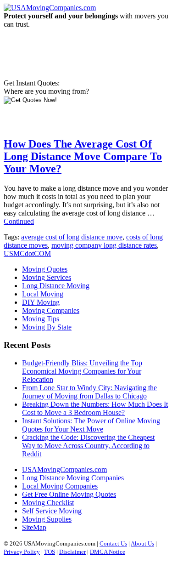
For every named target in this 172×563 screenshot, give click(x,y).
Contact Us (113, 543)
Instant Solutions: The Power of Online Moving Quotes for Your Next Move (91, 425)
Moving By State (47, 327)
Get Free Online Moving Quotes (69, 494)
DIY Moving (41, 302)
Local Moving (42, 294)
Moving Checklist (48, 502)
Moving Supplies (47, 519)
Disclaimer (72, 551)
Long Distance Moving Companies (73, 478)
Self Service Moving (52, 511)
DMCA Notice (107, 551)
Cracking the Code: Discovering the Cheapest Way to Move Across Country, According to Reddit (88, 445)
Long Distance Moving (55, 286)
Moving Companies (50, 310)
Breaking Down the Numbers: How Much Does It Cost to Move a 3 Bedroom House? (95, 408)
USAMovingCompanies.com (64, 469)
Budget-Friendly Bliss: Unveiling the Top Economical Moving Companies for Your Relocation (82, 371)
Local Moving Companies (60, 486)
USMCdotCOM (27, 253)
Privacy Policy (22, 551)
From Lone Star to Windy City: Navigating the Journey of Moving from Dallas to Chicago (89, 392)
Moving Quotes (44, 269)
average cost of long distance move (71, 237)
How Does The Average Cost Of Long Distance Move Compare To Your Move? (83, 156)
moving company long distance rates (104, 245)
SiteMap (34, 527)
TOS (49, 551)
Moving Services (46, 277)
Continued (19, 221)
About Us (142, 543)
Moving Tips (40, 319)
